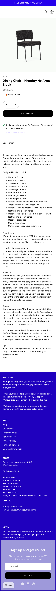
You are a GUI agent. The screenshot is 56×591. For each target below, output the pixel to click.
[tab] (10, 143)
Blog (5, 424)
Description (8, 143)
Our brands (8, 428)
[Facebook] (22, 583)
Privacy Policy (9, 440)
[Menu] (4, 12)
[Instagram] (28, 583)
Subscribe (28, 575)
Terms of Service (11, 445)
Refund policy (9, 436)
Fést (5, 76)
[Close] (52, 544)
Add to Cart (28, 113)
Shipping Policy (10, 432)
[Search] (46, 12)
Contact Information (12, 449)
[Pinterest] (33, 583)
